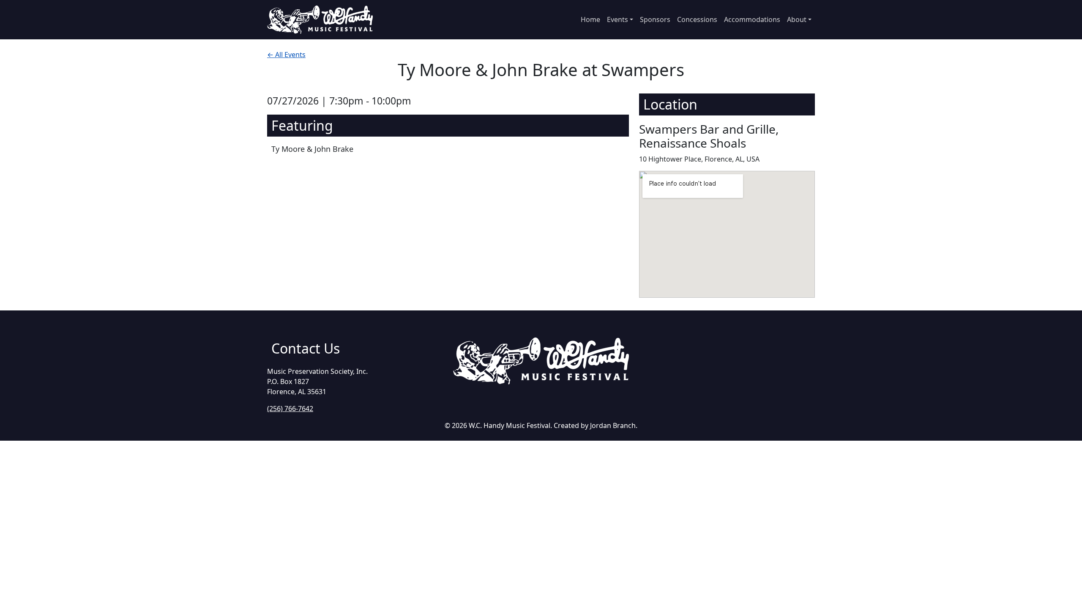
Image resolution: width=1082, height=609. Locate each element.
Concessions (697, 19)
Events (617, 19)
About (796, 19)
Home (590, 19)
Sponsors (655, 19)
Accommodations (752, 19)
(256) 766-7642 (290, 408)
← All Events (286, 54)
